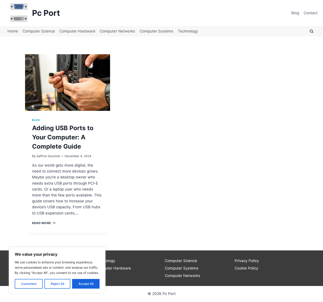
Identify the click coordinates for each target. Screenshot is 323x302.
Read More (44, 223)
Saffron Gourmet (48, 156)
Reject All (57, 284)
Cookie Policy (246, 268)
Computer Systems (156, 31)
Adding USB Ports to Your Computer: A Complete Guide (62, 137)
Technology (188, 31)
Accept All (85, 284)
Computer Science (39, 31)
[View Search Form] (312, 31)
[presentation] (67, 82)
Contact (311, 13)
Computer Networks (117, 31)
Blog (295, 13)
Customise (28, 284)
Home (12, 31)
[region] (57, 270)
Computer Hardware (77, 31)
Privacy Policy (247, 261)
